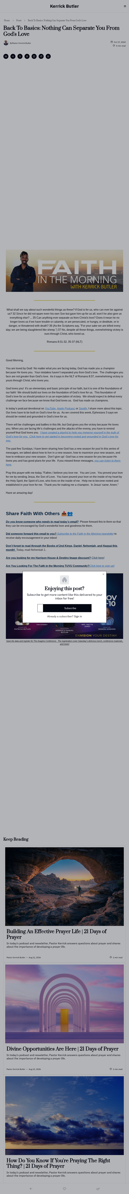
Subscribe (70, 608)
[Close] (103, 574)
